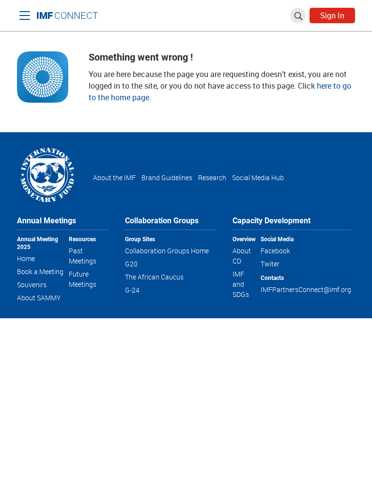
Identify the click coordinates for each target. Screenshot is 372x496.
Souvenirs (31, 284)
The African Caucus (154, 276)
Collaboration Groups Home (167, 250)
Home (26, 258)
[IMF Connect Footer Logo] (47, 174)
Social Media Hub (258, 177)
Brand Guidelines (166, 177)
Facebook (275, 250)
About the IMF (114, 177)
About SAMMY (39, 297)
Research (212, 177)
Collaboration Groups (162, 220)
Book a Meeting (40, 271)
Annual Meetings (46, 220)
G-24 (132, 289)
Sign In (332, 15)
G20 (131, 263)
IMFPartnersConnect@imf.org (306, 289)
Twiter (270, 263)
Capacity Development (271, 220)
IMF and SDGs (240, 284)
